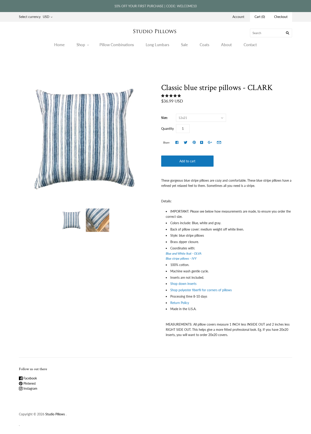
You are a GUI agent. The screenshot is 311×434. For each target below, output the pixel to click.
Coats (204, 44)
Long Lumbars (157, 44)
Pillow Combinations (116, 44)
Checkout (281, 17)
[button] (171, 96)
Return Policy (180, 303)
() (260, 17)
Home (59, 44)
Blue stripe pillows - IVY (181, 258)
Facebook (30, 378)
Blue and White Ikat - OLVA (183, 253)
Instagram (30, 388)
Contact (250, 44)
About (226, 44)
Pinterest (29, 383)
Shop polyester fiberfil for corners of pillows (201, 290)
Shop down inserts (183, 284)
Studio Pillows (55, 414)
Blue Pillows (145, 62)
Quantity (167, 128)
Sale (184, 44)
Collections (126, 62)
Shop (80, 44)
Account (238, 17)
